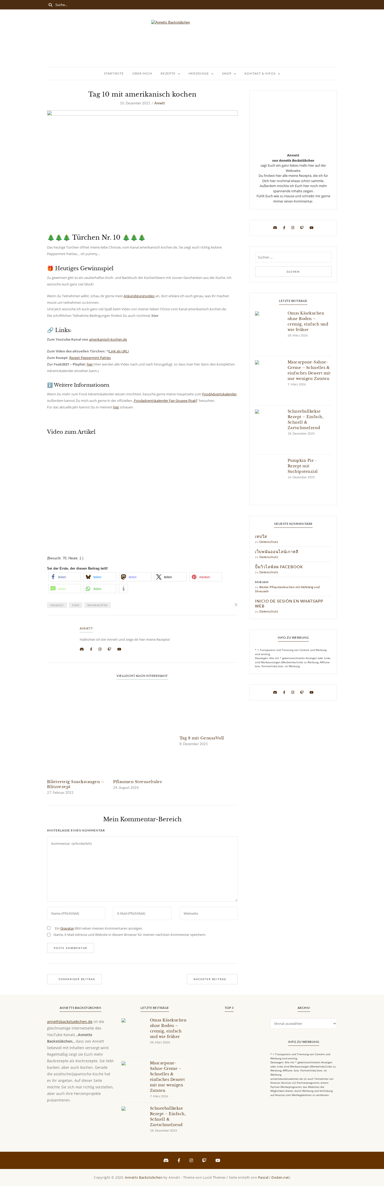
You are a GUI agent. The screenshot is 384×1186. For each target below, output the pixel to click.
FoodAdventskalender (219, 394)
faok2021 (57, 605)
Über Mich (142, 73)
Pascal (263, 1177)
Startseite (114, 73)
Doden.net (280, 1177)
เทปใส (261, 536)
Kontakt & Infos (260, 73)
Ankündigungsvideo (139, 296)
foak (75, 605)
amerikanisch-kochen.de (108, 339)
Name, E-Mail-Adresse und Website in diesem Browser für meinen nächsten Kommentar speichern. (130, 934)
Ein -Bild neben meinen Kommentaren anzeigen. (99, 928)
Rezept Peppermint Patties (90, 357)
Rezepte (168, 73)
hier (90, 364)
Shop (226, 73)
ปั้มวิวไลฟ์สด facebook (279, 566)
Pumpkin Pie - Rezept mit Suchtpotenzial (303, 466)
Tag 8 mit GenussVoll (201, 737)
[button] (64, 576)
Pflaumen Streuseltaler (137, 781)
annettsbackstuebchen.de (69, 1021)
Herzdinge (199, 73)
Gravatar (67, 928)
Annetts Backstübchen (143, 1177)
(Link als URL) (118, 351)
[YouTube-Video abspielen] (142, 491)
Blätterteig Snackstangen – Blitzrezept (75, 784)
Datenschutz (268, 542)
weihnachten (97, 605)
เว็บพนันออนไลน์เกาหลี (276, 551)
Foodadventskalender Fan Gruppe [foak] (165, 400)
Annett (159, 103)
